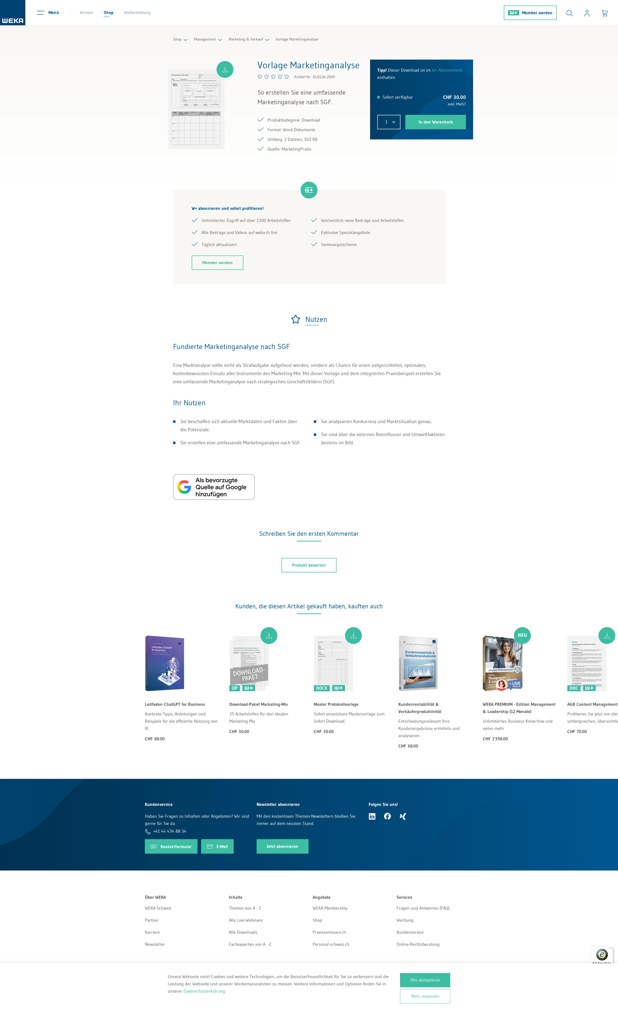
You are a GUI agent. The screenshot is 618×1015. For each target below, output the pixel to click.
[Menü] (610, 949)
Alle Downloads (243, 932)
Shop (108, 12)
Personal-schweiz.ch (331, 944)
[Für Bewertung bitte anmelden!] (273, 76)
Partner (152, 920)
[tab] (309, 319)
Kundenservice (410, 932)
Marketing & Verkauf (246, 39)
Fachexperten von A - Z (250, 944)
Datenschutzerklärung (204, 991)
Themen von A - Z (245, 908)
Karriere (152, 932)
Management (205, 39)
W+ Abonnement (447, 70)
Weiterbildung (137, 12)
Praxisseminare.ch (329, 932)
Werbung (405, 920)
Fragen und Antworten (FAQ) (423, 908)
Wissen (86, 12)
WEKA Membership (330, 908)
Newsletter (155, 944)
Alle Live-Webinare (246, 920)
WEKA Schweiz (158, 908)
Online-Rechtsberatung (418, 944)
